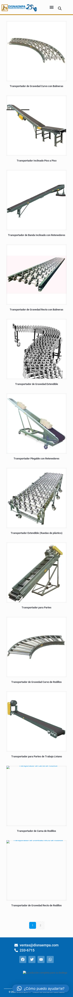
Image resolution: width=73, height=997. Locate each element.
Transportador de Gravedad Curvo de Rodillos (36, 682)
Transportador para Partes (36, 607)
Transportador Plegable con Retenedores (36, 458)
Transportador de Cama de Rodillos (36, 830)
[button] (51, 7)
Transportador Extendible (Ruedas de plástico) (36, 533)
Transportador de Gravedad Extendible (36, 384)
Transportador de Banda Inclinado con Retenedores (36, 235)
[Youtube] (41, 959)
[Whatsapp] (50, 959)
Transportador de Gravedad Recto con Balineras (36, 309)
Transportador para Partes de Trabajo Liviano (36, 756)
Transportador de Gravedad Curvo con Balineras (36, 86)
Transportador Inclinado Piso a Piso (36, 160)
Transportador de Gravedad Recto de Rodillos (36, 905)
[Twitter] (31, 959)
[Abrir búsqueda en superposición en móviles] (60, 8)
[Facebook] (22, 959)
